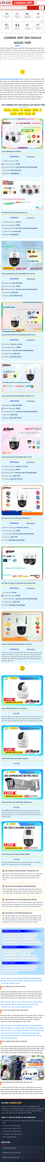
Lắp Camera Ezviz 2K (33, 959)
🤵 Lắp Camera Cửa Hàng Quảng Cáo (17, 913)
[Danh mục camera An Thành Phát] (41, 8)
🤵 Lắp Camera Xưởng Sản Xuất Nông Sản (19, 886)
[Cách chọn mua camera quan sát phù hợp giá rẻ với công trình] (42, 22)
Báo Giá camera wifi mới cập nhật (10, 943)
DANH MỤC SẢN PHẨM (12, 8)
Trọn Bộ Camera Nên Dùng (28, 969)
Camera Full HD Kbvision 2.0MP (10, 956)
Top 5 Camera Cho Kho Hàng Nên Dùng (12, 934)
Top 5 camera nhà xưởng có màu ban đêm (31, 943)
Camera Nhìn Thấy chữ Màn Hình (10, 937)
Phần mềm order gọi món (11, 1157)
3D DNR (20, 114)
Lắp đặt (16, 2)
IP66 (33, 114)
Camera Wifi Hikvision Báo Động (28, 956)
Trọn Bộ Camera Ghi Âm (31, 966)
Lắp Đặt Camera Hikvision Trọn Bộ (10, 969)
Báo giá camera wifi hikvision (31, 940)
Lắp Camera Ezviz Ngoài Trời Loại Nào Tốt (17, 1082)
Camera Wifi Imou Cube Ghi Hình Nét (11, 950)
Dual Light (16, 110)
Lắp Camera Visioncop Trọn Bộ (10, 972)
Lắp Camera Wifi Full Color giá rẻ (10, 953)
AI (40, 110)
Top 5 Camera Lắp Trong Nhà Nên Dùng (12, 940)
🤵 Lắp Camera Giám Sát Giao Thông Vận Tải (20, 871)
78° (21, 110)
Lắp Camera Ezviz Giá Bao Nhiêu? (14, 986)
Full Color (35, 110)
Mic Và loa (7, 110)
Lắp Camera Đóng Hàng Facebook (14, 1041)
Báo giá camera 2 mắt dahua (28, 937)
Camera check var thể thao (12, 1152)
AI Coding (27, 114)
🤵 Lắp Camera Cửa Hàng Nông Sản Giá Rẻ (19, 899)
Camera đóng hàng (9, 1148)
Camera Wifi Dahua (25, 953)
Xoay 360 (13, 114)
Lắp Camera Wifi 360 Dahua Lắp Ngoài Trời (23, 105)
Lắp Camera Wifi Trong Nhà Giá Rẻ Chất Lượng (14, 959)
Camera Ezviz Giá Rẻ (27, 950)
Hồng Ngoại (27, 110)
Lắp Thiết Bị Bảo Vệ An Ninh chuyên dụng (12, 966)
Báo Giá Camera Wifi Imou (30, 934)
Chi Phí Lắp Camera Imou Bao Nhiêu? (15, 1010)
